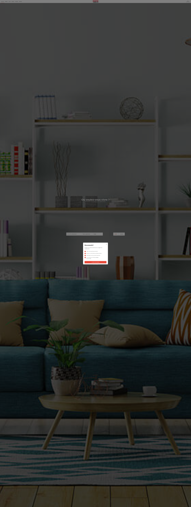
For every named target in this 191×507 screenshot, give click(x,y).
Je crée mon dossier (95, 262)
